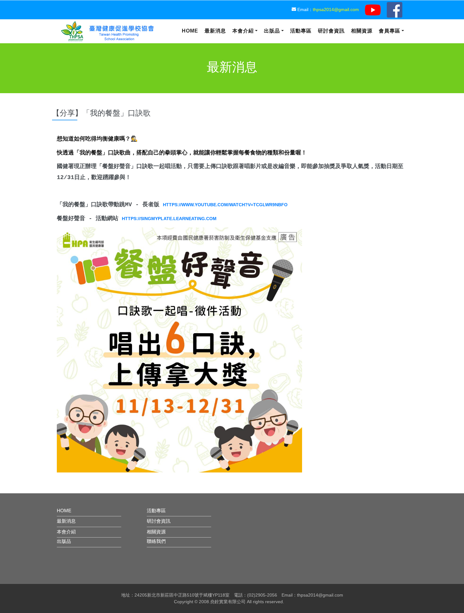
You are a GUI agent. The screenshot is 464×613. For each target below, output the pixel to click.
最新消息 (215, 30)
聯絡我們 (156, 541)
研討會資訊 (331, 30)
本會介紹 (243, 30)
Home (190, 30)
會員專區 (389, 30)
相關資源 (361, 30)
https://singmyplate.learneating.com (169, 218)
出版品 (272, 30)
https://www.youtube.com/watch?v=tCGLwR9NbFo (225, 204)
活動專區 (301, 30)
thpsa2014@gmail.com (336, 9)
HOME (64, 510)
